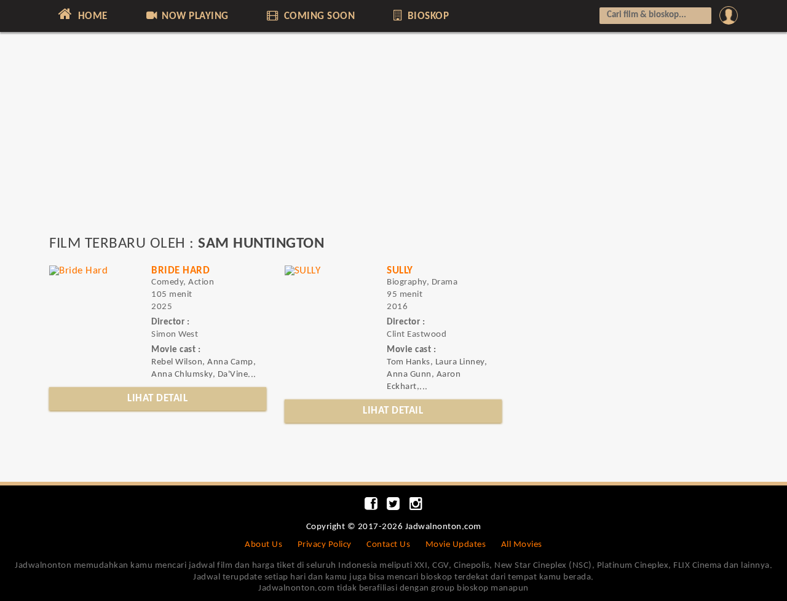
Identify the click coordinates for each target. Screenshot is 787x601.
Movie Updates (455, 544)
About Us (263, 544)
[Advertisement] (393, 139)
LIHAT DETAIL (157, 398)
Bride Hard (180, 270)
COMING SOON (318, 16)
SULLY (400, 270)
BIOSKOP (427, 16)
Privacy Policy (325, 544)
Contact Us (388, 544)
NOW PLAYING (194, 16)
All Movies (521, 544)
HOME (91, 16)
